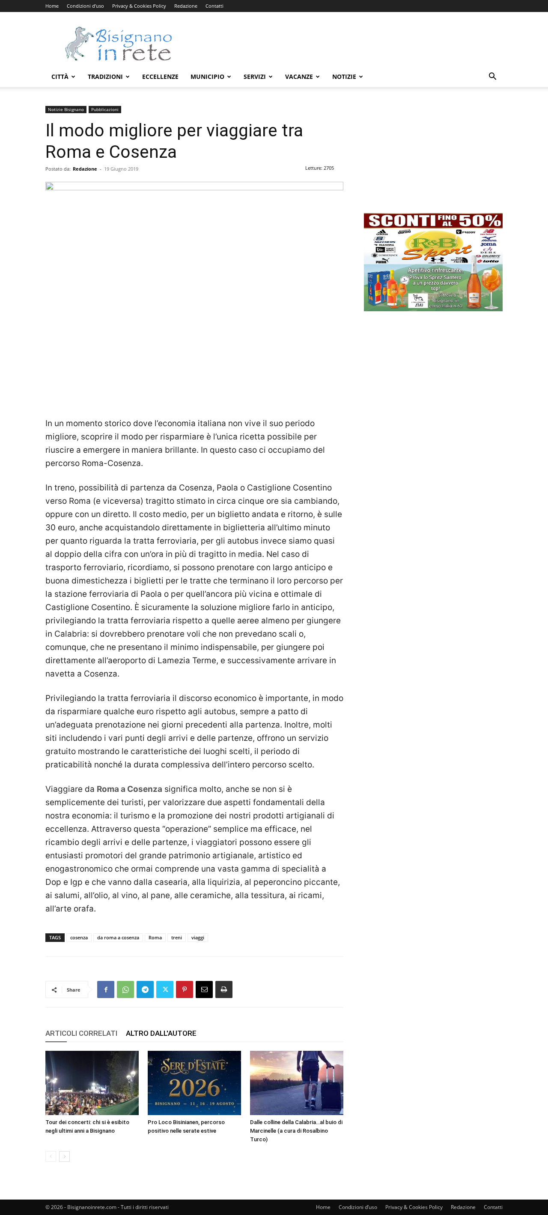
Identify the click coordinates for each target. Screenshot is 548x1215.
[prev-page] (50, 1156)
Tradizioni (105, 76)
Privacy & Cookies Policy (139, 6)
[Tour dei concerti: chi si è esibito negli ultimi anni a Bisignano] (92, 1083)
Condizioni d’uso (85, 6)
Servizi (255, 76)
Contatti (214, 6)
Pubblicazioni (105, 109)
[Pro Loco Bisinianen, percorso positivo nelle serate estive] (194, 1083)
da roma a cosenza (118, 937)
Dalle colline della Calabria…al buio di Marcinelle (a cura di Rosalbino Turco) (296, 1131)
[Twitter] (164, 989)
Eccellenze (160, 76)
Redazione (185, 6)
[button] (492, 77)
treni (176, 937)
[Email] (204, 989)
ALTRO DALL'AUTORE (161, 1033)
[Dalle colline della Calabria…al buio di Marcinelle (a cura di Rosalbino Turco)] (296, 1083)
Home (52, 6)
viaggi (197, 937)
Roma (155, 937)
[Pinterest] (184, 989)
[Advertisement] (347, 43)
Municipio (207, 76)
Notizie (344, 76)
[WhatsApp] (125, 989)
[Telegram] (145, 989)
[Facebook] (105, 989)
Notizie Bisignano (66, 109)
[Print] (223, 989)
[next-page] (64, 1156)
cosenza (79, 937)
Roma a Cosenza (129, 789)
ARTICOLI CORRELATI (81, 1033)
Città (59, 76)
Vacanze (299, 76)
